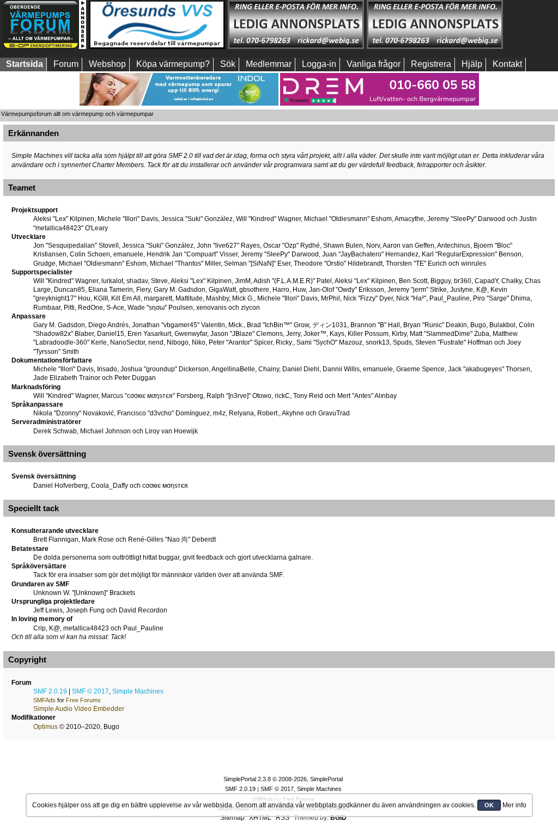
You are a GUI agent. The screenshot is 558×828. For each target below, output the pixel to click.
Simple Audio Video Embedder (78, 709)
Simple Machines (137, 691)
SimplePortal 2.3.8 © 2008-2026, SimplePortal (283, 779)
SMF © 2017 (90, 691)
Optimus (45, 727)
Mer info (514, 805)
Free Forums (83, 700)
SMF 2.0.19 (50, 691)
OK (489, 805)
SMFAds (44, 700)
